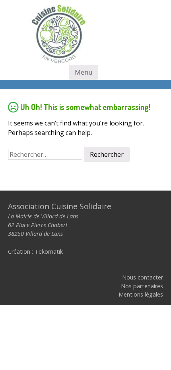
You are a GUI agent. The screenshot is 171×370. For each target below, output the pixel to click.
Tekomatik (49, 251)
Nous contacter (142, 277)
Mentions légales (141, 294)
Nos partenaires (142, 286)
